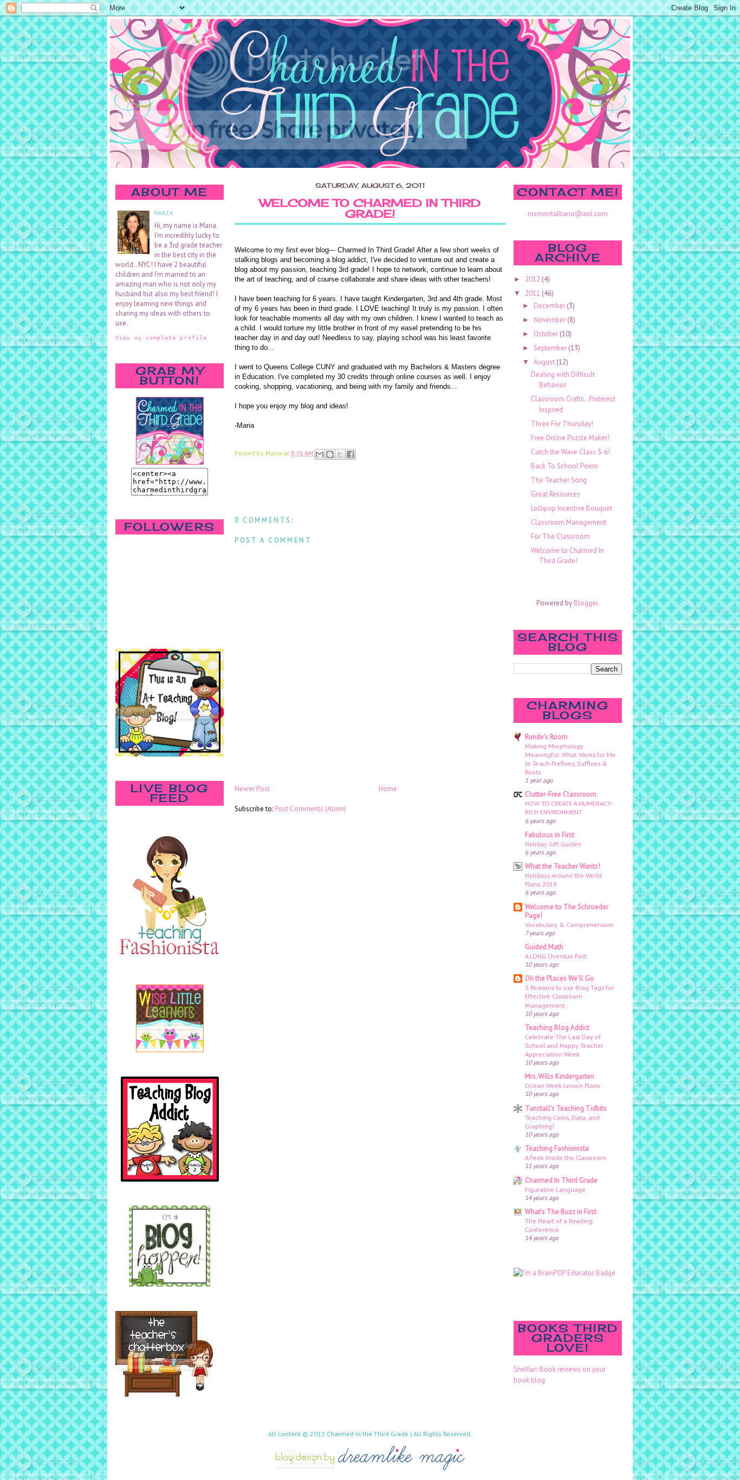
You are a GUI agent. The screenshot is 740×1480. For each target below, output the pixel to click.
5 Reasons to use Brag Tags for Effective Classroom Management (569, 996)
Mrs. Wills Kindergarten (559, 1076)
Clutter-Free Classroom (560, 794)
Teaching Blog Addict (557, 1027)
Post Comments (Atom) (310, 808)
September (551, 348)
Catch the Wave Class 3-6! (570, 452)
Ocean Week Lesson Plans (562, 1085)
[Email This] (319, 454)
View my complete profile (161, 337)
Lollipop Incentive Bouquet (571, 508)
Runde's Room (546, 736)
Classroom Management (568, 522)
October (547, 333)
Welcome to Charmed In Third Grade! (370, 208)
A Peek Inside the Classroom (565, 1157)
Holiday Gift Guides (553, 843)
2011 (533, 293)
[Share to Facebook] (350, 454)
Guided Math (544, 946)
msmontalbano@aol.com (568, 213)
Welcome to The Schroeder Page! (566, 911)
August (545, 362)
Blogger (586, 603)
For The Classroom (560, 536)
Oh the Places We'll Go (559, 978)
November (550, 319)
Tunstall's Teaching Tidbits (566, 1108)
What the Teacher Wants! (562, 866)
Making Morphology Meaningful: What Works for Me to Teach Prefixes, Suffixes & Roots (570, 758)
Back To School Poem (564, 466)
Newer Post (252, 788)
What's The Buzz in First (560, 1211)
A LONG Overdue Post (556, 955)
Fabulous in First (549, 834)
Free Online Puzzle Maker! (570, 437)
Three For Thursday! (562, 423)
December (550, 305)
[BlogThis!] (329, 454)
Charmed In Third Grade (561, 1180)
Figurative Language (555, 1189)
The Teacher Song (559, 480)
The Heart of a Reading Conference (559, 1225)
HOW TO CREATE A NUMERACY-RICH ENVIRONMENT (569, 807)
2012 (533, 279)
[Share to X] (340, 454)
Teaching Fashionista (557, 1148)
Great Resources (555, 494)
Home (388, 788)
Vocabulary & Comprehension (569, 924)
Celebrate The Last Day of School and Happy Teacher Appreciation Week (564, 1045)
